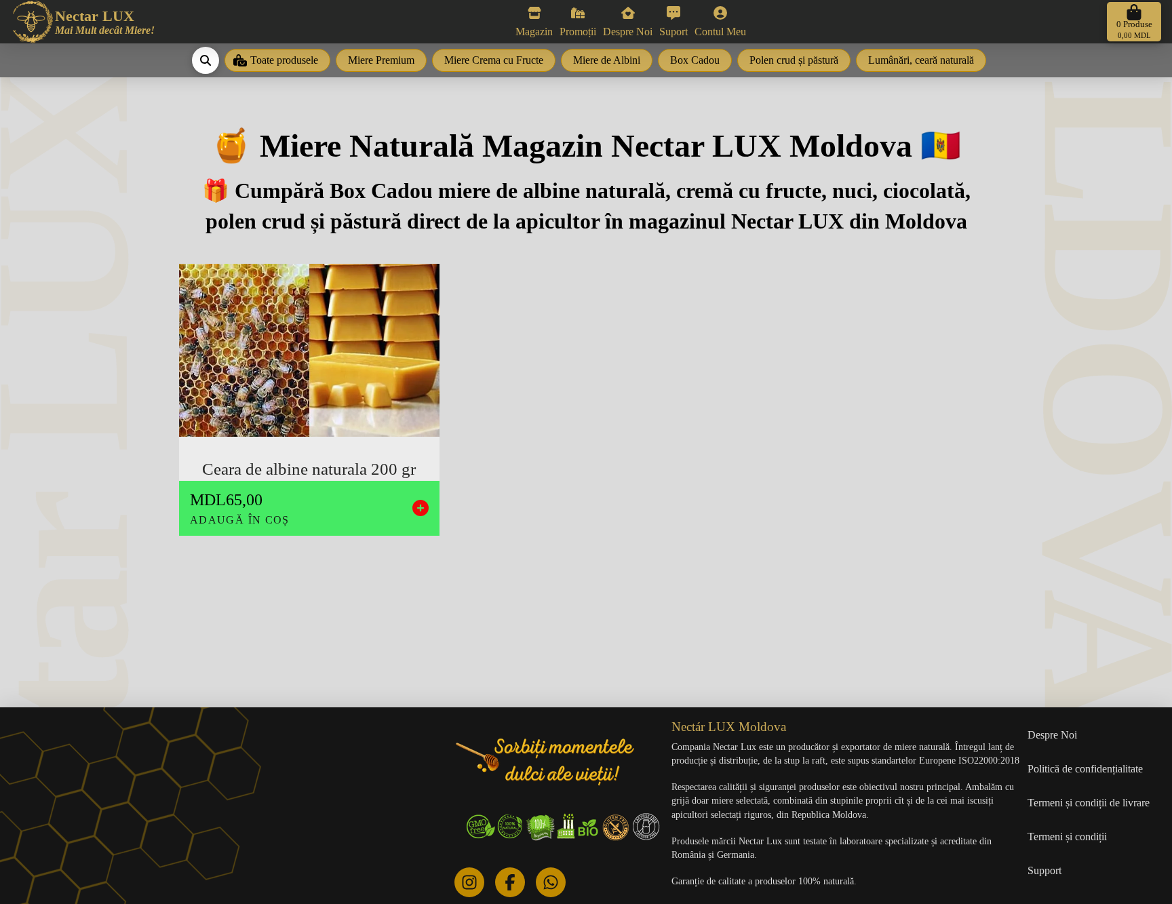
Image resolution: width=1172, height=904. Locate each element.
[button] (1134, 21)
